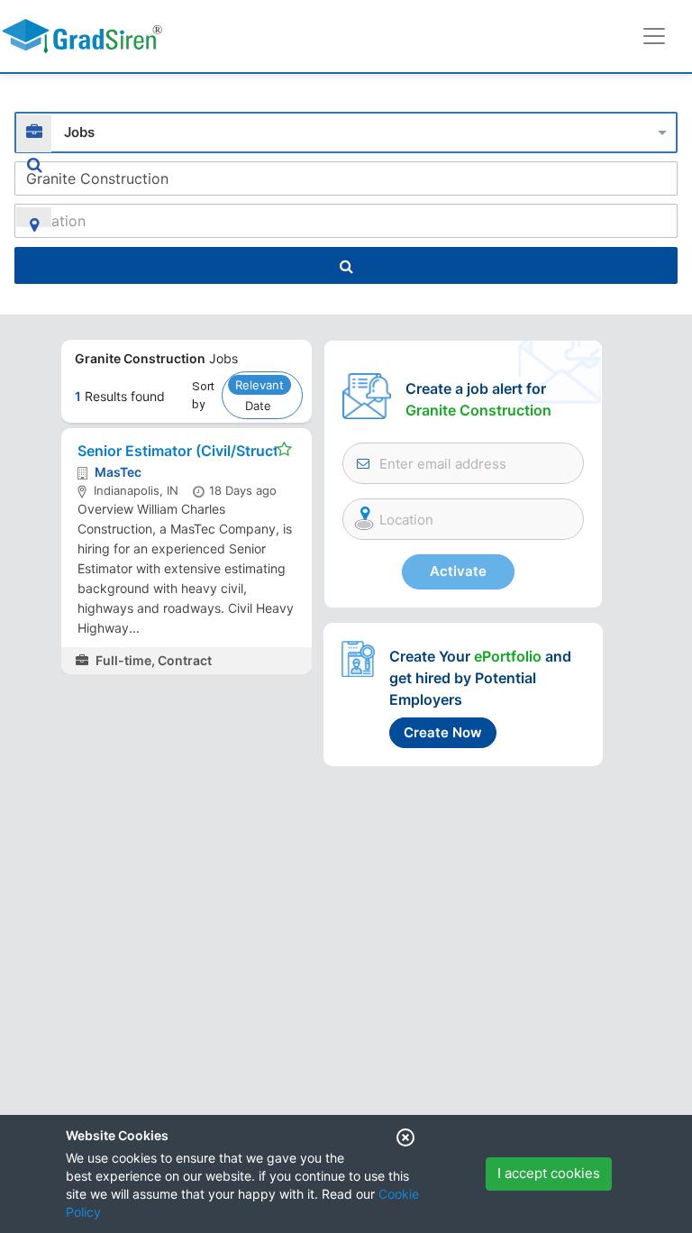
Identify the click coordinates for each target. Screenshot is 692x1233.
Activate (458, 571)
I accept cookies (548, 1173)
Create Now (443, 732)
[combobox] (346, 130)
